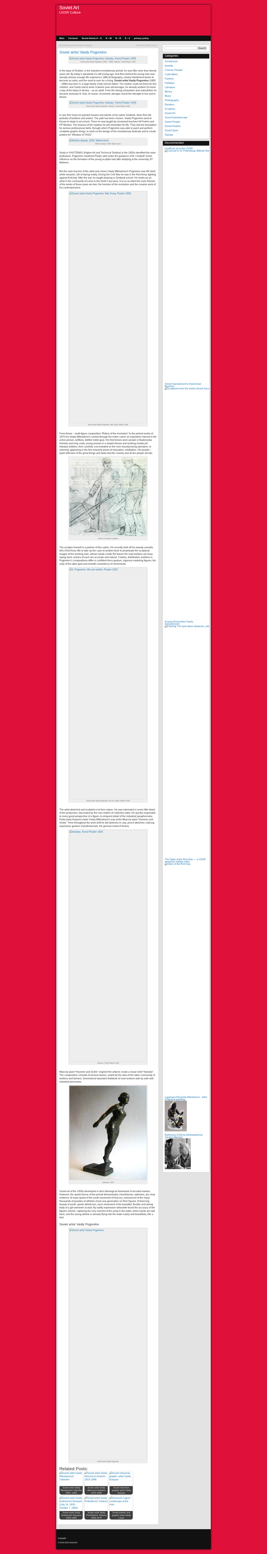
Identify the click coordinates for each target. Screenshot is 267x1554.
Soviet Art (69, 7)
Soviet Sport (171, 130)
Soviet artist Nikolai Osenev (146, 45)
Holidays (169, 83)
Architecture (171, 61)
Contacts (73, 38)
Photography (172, 100)
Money (168, 91)
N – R (118, 38)
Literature (170, 87)
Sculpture (170, 109)
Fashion (169, 78)
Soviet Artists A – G (92, 38)
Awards (169, 65)
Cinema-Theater (174, 70)
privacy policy (141, 38)
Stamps (169, 134)
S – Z (127, 38)
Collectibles (171, 74)
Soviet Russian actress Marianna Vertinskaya (75, 45)
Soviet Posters (173, 126)
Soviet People (172, 121)
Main (61, 38)
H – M (109, 38)
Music (168, 96)
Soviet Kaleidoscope (176, 117)
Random (169, 104)
